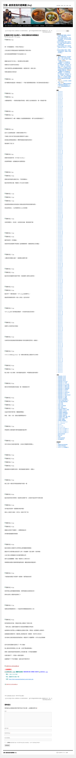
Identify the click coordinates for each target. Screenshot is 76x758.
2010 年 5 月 (60, 305)
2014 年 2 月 (60, 244)
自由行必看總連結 (49, 25)
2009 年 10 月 (60, 314)
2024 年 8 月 (60, 101)
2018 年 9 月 (60, 170)
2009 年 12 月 (60, 311)
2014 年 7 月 (60, 237)
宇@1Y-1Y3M (60, 425)
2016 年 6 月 (60, 207)
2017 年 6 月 (60, 191)
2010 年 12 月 (60, 295)
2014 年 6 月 (60, 239)
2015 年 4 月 (60, 225)
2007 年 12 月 (60, 344)
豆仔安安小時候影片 (27, 25)
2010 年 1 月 (60, 310)
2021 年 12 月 (60, 118)
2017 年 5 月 (60, 192)
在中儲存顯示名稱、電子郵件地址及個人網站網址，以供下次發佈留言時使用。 (23, 742)
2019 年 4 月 (60, 161)
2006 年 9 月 (60, 362)
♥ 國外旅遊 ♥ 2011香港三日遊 (63, 385)
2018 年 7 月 (60, 173)
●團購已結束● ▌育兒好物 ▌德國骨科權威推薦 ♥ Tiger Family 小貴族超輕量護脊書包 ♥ (64, 85)
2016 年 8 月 (60, 204)
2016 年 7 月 (60, 205)
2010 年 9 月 (60, 299)
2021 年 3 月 (60, 130)
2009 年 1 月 (60, 326)
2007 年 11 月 (60, 345)
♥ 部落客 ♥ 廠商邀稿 (62, 420)
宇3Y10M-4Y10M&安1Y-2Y (63, 429)
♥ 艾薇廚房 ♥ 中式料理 (62, 411)
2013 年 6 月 (60, 255)
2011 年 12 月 (60, 279)
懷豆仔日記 (60, 435)
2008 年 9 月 (60, 331)
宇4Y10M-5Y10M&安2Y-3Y (63, 431)
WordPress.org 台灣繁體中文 (63, 447)
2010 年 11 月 (60, 297)
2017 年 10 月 (60, 185)
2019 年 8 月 (60, 156)
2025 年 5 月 (60, 93)
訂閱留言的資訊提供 (62, 446)
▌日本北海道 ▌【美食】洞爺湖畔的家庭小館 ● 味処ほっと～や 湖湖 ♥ (64, 47)
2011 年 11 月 (60, 280)
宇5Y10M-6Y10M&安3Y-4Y (63, 432)
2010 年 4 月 (60, 306)
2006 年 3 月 (60, 370)
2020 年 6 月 (60, 142)
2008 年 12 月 (60, 327)
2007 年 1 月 (60, 357)
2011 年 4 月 (60, 290)
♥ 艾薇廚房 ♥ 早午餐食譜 (62, 413)
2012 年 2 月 (60, 276)
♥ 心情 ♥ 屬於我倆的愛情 (62, 401)
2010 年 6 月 (60, 303)
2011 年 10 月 (60, 282)
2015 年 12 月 (60, 215)
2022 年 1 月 (60, 117)
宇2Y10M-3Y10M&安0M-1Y (63, 428)
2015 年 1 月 (60, 229)
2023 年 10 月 (60, 106)
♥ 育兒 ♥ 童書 (60, 407)
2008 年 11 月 (60, 329)
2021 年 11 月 (60, 119)
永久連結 (22, 695)
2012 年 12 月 (60, 263)
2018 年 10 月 (60, 169)
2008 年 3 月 (60, 340)
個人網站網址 (7, 737)
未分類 (59, 436)
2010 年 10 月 (60, 298)
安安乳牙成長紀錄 (61, 433)
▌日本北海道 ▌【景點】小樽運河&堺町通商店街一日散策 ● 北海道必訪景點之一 (64, 51)
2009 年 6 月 (60, 319)
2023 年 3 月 (60, 109)
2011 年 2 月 (60, 293)
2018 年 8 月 (60, 172)
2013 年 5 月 (60, 256)
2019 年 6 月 (60, 158)
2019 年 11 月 (60, 152)
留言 (6, 711)
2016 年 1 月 (60, 213)
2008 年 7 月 (60, 334)
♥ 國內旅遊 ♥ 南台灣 (11, 695)
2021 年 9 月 (60, 122)
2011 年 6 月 (60, 287)
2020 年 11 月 (60, 135)
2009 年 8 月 (60, 317)
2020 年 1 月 (60, 149)
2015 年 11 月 (60, 216)
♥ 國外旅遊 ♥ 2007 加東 (62, 382)
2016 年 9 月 (60, 203)
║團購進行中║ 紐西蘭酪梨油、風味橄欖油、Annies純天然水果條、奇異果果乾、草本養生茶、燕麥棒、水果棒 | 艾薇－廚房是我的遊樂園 (64, 64)
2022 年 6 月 (60, 113)
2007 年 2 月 (60, 356)
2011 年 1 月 (60, 294)
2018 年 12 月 (60, 166)
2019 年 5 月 (60, 160)
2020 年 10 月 (60, 137)
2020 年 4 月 (60, 145)
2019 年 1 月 (60, 165)
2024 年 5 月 (60, 102)
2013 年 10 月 (60, 250)
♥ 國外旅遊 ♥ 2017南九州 (62, 393)
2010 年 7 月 (60, 302)
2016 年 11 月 (60, 200)
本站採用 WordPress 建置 (63, 752)
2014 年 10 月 (60, 233)
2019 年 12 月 (60, 150)
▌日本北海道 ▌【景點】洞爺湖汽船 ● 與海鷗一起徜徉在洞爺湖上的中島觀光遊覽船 (64, 43)
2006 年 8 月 (60, 364)
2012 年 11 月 (60, 264)
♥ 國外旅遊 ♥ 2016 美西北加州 (63, 392)
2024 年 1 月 (60, 105)
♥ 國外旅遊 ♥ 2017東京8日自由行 (64, 395)
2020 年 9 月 (60, 138)
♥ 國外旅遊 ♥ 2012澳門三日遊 (63, 387)
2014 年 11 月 (60, 232)
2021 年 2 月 (60, 131)
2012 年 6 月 (60, 271)
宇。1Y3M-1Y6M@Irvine (62, 421)
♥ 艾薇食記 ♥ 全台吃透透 (62, 417)
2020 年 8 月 (60, 140)
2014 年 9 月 (60, 235)
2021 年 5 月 (60, 127)
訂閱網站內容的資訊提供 (63, 444)
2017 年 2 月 (60, 196)
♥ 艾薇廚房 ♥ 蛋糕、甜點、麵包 (64, 416)
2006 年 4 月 (60, 369)
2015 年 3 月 (60, 227)
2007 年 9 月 (60, 348)
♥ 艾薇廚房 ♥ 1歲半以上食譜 (63, 409)
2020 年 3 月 (60, 146)
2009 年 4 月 (60, 322)
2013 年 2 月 (60, 260)
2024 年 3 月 (60, 103)
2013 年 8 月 (60, 252)
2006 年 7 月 (60, 365)
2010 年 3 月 (60, 307)
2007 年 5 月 (60, 353)
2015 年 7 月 (60, 221)
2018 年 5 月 (60, 176)
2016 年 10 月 (60, 201)
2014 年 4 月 (60, 242)
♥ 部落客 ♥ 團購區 (61, 419)
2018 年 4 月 (60, 177)
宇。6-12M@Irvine (61, 423)
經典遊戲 (42, 25)
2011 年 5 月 (60, 289)
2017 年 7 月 (60, 189)
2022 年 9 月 (60, 110)
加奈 (59, 83)
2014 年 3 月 (60, 243)
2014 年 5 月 (60, 240)
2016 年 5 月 (60, 208)
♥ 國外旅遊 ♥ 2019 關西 (62, 397)
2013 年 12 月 (60, 247)
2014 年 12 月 (60, 231)
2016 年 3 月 (60, 211)
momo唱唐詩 (36, 25)
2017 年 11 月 (60, 184)
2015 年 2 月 (60, 228)
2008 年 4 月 (60, 338)
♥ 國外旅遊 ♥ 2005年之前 (62, 381)
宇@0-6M (59, 424)
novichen (18, 37)
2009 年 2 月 (60, 325)
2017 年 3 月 (60, 195)
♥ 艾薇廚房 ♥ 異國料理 (62, 415)
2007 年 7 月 (60, 350)
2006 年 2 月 (60, 372)
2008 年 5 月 (60, 337)
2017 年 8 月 (60, 188)
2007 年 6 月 (60, 352)
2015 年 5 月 (60, 224)
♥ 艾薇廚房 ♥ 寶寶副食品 (62, 412)
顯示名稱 (7, 728)
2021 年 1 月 (60, 133)
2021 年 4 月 (60, 129)
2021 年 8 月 (60, 123)
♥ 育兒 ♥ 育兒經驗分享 (62, 408)
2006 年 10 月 (60, 361)
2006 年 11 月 (60, 360)
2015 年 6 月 (60, 223)
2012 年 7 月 (60, 270)
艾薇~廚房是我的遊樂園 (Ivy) (17, 5)
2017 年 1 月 (60, 197)
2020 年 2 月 (60, 148)
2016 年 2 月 (60, 212)
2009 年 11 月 (60, 313)
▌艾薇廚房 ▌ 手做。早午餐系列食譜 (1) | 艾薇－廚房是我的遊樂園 (64, 58)
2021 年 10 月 (60, 121)
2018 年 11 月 (60, 168)
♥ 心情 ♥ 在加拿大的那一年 (63, 400)
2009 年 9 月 (60, 315)
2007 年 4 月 (60, 354)
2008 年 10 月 (60, 330)
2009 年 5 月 (60, 321)
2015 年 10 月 (60, 217)
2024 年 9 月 (60, 99)
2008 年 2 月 (60, 341)
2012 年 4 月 (60, 274)
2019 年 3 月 (60, 162)
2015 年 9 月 (60, 219)
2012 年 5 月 (60, 272)
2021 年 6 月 (60, 126)
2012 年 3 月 (60, 275)
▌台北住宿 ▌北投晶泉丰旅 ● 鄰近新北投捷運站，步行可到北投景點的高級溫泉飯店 (64, 39)
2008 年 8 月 (60, 333)
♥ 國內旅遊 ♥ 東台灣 (62, 380)
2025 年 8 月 (60, 91)
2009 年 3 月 (60, 323)
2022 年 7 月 (60, 111)
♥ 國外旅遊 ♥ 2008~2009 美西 (63, 384)
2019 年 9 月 (60, 154)
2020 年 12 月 (60, 134)
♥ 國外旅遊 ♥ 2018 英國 (62, 396)
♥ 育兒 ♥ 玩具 (60, 404)
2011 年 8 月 (60, 284)
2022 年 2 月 (60, 115)
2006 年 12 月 (60, 358)
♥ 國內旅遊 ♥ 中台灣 (62, 376)
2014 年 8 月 (60, 236)
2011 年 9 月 (60, 283)
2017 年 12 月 (60, 182)
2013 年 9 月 (60, 251)
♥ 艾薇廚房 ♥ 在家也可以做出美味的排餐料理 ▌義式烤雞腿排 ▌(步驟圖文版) (64, 69)
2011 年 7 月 (60, 286)
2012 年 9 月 (60, 267)
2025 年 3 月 (60, 95)
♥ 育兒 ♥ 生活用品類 (62, 405)
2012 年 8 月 (60, 268)
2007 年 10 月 (60, 346)
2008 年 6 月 (60, 335)
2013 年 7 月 (60, 254)
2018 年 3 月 (60, 178)
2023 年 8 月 (60, 107)
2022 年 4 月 (60, 114)
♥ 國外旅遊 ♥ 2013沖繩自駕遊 (63, 388)
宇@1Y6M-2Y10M (61, 427)
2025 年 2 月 (60, 97)
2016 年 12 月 (60, 199)
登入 (59, 443)
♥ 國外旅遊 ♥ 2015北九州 (62, 391)
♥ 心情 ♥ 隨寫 (60, 403)
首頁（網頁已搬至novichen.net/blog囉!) (13, 25)
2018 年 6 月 (60, 174)
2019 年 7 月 (60, 157)
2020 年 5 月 (60, 144)
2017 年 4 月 (60, 193)
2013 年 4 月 (60, 258)
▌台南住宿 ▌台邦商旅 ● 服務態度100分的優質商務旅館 (16, 30)
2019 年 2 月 (60, 164)
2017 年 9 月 (60, 186)
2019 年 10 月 (60, 153)
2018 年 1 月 (60, 181)
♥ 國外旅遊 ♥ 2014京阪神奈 (63, 389)
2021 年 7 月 (60, 125)
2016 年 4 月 (60, 209)
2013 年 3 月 (60, 259)
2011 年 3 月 (60, 291)
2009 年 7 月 (60, 318)
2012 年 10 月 (60, 266)
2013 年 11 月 (60, 248)
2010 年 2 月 (60, 309)
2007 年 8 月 (60, 349)
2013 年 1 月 (60, 262)
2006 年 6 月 (60, 366)
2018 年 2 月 (60, 180)
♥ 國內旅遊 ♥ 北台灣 (62, 377)
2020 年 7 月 (60, 141)
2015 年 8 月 (60, 220)
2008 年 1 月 (60, 342)
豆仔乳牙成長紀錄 (61, 438)
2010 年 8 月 (60, 301)
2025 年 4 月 (60, 94)
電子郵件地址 (8, 733)
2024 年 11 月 (60, 98)
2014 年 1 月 (60, 246)
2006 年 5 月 (60, 368)
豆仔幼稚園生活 (61, 439)
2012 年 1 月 (60, 278)
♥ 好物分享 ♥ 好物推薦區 (62, 399)
